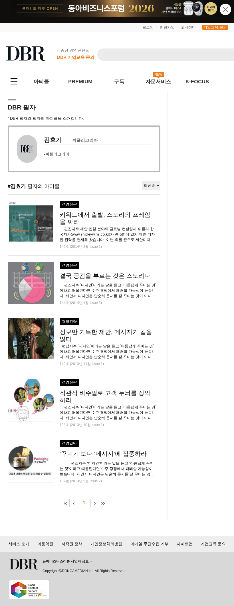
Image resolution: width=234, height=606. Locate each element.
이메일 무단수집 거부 (149, 544)
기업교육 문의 (215, 27)
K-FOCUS (197, 81)
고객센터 (188, 27)
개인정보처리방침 (106, 544)
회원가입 (167, 27)
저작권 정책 (71, 544)
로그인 (148, 27)
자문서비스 (158, 81)
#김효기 (17, 186)
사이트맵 (185, 544)
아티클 (41, 81)
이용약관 (45, 544)
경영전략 (69, 204)
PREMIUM (80, 81)
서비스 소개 (18, 544)
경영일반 (69, 443)
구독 (119, 81)
